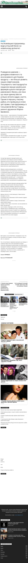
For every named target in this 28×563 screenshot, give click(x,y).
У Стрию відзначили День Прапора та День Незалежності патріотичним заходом (12, 420)
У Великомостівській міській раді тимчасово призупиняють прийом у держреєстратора (14, 423)
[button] (26, 6)
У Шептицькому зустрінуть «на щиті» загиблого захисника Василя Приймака (14, 413)
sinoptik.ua (11, 470)
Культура (2, 554)
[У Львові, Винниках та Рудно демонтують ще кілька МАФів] (23, 299)
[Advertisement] (14, 23)
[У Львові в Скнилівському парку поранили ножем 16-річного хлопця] (4, 536)
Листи (2, 550)
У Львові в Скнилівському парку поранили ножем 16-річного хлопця (12, 416)
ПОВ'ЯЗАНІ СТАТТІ (9, 294)
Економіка (3, 41)
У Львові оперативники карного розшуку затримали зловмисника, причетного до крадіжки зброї (7, 287)
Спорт (2, 558)
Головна (2, 38)
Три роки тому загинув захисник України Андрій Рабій (11, 409)
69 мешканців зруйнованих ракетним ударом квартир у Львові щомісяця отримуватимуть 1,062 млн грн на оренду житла (14, 306)
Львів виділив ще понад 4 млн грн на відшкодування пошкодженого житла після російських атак (5, 305)
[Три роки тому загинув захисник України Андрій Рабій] (4, 524)
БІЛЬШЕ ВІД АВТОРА (18, 294)
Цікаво (2, 548)
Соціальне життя (4, 556)
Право (2, 546)
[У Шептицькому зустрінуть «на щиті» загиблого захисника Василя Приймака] (4, 530)
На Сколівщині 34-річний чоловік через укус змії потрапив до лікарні (21, 285)
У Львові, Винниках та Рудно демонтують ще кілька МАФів (23, 304)
